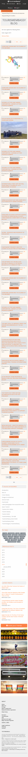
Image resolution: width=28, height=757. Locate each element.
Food (11, 538)
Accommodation (12, 541)
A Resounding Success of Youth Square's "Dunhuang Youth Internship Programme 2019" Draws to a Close (13, 444)
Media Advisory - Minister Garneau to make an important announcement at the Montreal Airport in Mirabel (14, 427)
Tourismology (22, 534)
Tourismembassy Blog (7, 11)
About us (4, 705)
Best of (4, 492)
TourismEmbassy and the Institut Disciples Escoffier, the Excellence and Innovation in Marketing (12, 602)
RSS (14, 482)
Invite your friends (15, 626)
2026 (3, 576)
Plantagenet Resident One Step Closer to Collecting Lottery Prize (13, 247)
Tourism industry (6, 511)
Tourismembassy (7, 534)
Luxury (22, 538)
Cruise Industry (5, 495)
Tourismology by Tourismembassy (11, 523)
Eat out (8, 540)
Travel (5, 533)
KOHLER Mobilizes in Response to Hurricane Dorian (12, 119)
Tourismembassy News (14, 79)
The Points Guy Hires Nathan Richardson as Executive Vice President (11, 394)
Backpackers (5, 490)
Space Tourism (6, 507)
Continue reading (14, 83)
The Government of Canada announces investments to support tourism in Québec (13, 410)
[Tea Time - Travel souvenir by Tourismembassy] (14, 634)
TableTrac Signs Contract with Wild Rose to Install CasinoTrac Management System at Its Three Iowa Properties (14, 461)
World (17, 533)
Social (6, 538)
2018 (3, 562)
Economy (23, 536)
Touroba (11, 536)
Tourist (17, 536)
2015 (3, 555)
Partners (4, 715)
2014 (3, 552)
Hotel (5, 536)
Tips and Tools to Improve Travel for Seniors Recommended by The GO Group (14, 325)
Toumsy (21, 540)
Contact (4, 728)
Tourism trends (6, 514)
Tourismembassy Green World (9, 519)
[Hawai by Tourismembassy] (14, 687)
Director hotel (5, 499)
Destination (11, 533)
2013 (3, 550)
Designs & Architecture (8, 497)
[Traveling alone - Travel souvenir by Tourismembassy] (14, 647)
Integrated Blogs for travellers (8, 15)
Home (3, 704)
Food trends (5, 502)
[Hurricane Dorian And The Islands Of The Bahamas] (14, 62)
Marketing (14, 540)
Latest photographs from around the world (13, 504)
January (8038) (7, 567)
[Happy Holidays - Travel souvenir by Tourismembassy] (14, 660)
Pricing (3, 3)
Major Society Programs (8, 720)
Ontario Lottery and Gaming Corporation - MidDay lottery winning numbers (11, 104)
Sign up (10, 8)
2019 (3, 564)
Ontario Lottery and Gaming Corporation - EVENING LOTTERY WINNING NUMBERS (12, 153)
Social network (11, 3)
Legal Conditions (6, 725)
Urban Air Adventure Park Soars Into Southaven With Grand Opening (14, 200)
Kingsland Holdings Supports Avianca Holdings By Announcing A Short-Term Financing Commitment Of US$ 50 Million (14, 217)
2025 (3, 574)
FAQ (3, 717)
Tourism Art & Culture (7, 509)
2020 (3, 569)
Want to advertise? (6, 708)
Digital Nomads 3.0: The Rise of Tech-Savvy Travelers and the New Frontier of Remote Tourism (13, 616)
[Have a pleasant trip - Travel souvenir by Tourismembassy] (14, 674)
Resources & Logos (6, 719)
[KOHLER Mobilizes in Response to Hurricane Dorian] (14, 130)
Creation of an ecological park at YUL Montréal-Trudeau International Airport (14, 362)
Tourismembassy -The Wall (9, 516)
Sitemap (4, 726)
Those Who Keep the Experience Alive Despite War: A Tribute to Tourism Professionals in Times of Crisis (13, 594)
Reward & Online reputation (9, 710)
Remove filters (5, 36)
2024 (3, 571)
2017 (3, 559)
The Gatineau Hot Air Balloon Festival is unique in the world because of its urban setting (12, 263)
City (19, 541)
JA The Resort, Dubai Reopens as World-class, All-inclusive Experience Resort (14, 378)
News (19, 3)
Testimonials (5, 716)
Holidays (17, 538)
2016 (3, 557)
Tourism (23, 533)
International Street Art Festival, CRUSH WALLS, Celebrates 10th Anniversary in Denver (13, 185)
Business (15, 534)
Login (25, 3)
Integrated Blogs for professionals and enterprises (13, 13)
